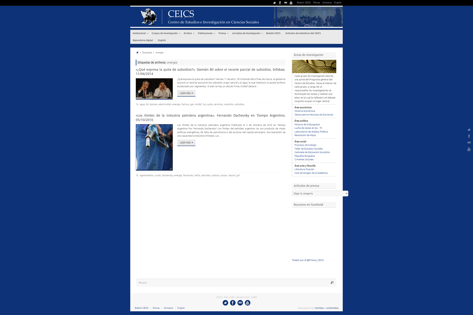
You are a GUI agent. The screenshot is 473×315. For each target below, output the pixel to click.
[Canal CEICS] (291, 3)
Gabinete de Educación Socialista (312, 152)
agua (142, 104)
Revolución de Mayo (305, 135)
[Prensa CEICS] (274, 3)
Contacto (327, 2)
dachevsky (167, 175)
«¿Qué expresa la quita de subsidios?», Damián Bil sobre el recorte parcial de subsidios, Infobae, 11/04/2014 (210, 71)
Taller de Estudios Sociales (309, 148)
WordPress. (332, 308)
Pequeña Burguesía (305, 156)
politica (216, 175)
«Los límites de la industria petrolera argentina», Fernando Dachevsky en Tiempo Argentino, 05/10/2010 (210, 117)
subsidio (228, 104)
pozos (224, 175)
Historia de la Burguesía (307, 124)
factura (185, 104)
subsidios (239, 104)
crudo (158, 175)
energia (176, 104)
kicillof (198, 104)
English (337, 2)
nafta (197, 175)
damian (154, 104)
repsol (231, 175)
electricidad (165, 104)
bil (147, 104)
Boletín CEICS (304, 2)
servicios (218, 104)
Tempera (319, 308)
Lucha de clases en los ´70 (308, 128)
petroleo (205, 175)
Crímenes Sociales (304, 159)
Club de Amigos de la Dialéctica (311, 173)
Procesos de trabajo (305, 145)
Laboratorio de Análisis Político (311, 131)
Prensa (316, 2)
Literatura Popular (304, 169)
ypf (238, 175)
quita (210, 104)
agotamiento (147, 175)
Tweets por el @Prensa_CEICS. (308, 260)
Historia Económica (305, 111)
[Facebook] (280, 3)
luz (204, 104)
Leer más (185, 93)
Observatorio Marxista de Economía (314, 114)
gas (192, 104)
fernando (188, 175)
